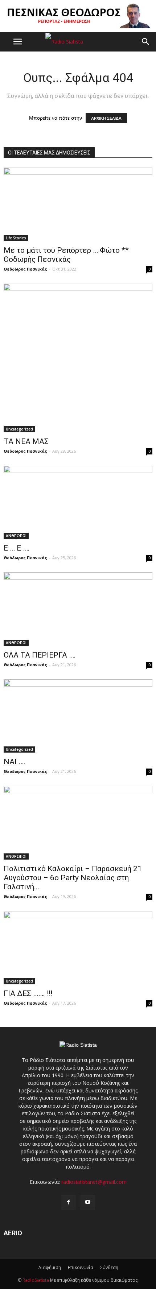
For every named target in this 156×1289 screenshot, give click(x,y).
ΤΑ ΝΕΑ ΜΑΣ (26, 441)
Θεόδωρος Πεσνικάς (25, 269)
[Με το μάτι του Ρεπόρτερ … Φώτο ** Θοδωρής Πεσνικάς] (78, 204)
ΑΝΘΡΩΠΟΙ (16, 535)
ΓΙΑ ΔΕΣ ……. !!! (28, 993)
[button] (146, 42)
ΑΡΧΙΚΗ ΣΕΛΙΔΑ (106, 118)
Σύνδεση (109, 1267)
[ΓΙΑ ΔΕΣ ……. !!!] (78, 947)
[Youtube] (88, 1202)
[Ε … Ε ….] (78, 502)
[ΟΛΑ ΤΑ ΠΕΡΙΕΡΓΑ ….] (78, 609)
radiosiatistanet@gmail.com (94, 1181)
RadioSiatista (35, 1280)
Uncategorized (19, 429)
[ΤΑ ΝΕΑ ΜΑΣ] (78, 358)
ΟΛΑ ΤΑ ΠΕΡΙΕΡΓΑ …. (40, 655)
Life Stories (16, 237)
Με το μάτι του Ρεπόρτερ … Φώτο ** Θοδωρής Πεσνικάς (66, 255)
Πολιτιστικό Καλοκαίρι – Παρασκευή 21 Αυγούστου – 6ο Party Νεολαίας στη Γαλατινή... (73, 877)
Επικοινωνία (80, 1267)
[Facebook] (68, 1202)
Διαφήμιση (49, 1267)
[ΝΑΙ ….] (78, 716)
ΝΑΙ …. (14, 761)
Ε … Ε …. (17, 548)
